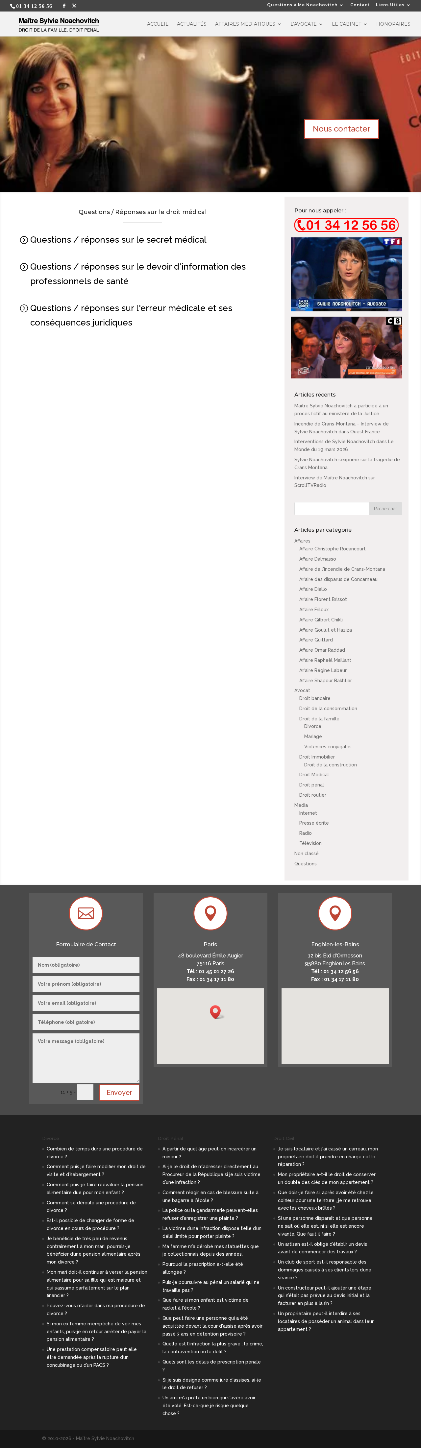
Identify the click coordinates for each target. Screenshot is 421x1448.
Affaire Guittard (316, 639)
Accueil (157, 24)
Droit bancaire (315, 698)
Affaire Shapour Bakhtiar (325, 680)
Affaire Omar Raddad (322, 650)
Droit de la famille (319, 718)
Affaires (302, 540)
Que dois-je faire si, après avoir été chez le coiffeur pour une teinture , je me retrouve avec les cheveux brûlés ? (326, 1200)
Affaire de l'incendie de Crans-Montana (342, 569)
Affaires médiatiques (245, 24)
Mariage (313, 736)
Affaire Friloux (314, 609)
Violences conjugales (328, 746)
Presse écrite (314, 823)
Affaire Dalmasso (317, 559)
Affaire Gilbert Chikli (321, 619)
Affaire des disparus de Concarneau (338, 579)
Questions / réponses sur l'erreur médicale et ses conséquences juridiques (131, 315)
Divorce (312, 726)
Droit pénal (311, 784)
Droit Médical (314, 774)
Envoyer (119, 1093)
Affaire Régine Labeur (323, 670)
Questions (305, 863)
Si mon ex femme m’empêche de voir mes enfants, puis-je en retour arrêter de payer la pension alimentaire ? (96, 1331)
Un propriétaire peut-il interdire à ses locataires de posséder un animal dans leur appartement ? (326, 1321)
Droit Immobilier (317, 757)
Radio (305, 833)
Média (301, 805)
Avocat (302, 690)
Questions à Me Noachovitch (302, 5)
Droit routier (312, 795)
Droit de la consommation (328, 708)
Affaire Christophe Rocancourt (332, 548)
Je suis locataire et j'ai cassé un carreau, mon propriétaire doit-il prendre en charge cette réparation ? (328, 1156)
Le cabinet (346, 24)
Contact (360, 5)
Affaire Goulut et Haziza (325, 630)
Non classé (306, 853)
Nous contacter (341, 128)
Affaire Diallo (313, 589)
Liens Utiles (390, 5)
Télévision (310, 843)
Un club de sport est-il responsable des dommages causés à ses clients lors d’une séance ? (324, 1269)
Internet (308, 813)
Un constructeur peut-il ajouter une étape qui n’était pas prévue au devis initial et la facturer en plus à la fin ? (324, 1295)
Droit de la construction (330, 764)
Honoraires (393, 24)
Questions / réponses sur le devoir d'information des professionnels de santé (138, 274)
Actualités (192, 24)
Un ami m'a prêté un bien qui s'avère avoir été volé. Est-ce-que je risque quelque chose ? (209, 1405)
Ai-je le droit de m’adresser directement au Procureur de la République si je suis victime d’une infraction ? (211, 1174)
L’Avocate (303, 24)
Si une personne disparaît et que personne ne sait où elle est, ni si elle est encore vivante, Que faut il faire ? (325, 1226)
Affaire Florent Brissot (323, 599)
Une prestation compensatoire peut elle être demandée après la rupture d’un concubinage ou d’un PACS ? (92, 1357)
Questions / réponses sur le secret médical (118, 240)
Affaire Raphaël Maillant (325, 660)
